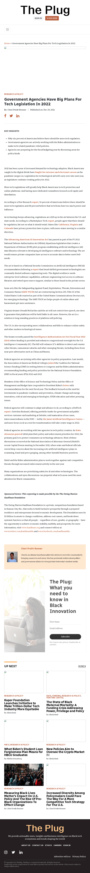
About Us (25, 845)
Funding (56, 696)
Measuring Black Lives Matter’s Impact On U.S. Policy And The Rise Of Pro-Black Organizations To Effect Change (23, 799)
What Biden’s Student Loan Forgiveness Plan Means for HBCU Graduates (23, 752)
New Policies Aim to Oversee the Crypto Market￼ (65, 752)
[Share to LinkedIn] (17, 116)
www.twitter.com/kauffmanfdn (19, 531)
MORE (81, 666)
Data (48, 696)
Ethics (48, 845)
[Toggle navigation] (7, 29)
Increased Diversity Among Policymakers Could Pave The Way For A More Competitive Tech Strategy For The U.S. (65, 799)
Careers (58, 845)
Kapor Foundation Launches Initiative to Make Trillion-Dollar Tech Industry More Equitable (21, 704)
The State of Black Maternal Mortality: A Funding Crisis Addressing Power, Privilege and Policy (65, 706)
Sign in (66, 845)
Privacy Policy (79, 856)
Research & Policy (13, 94)
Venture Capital (55, 698)
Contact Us (37, 845)
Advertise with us (62, 856)
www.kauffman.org (30, 527)
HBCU (6, 745)
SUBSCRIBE (52, 18)
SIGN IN (38, 18)
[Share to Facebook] (5, 116)
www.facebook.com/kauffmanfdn (54, 531)
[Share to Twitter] (11, 116)
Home (7, 43)
